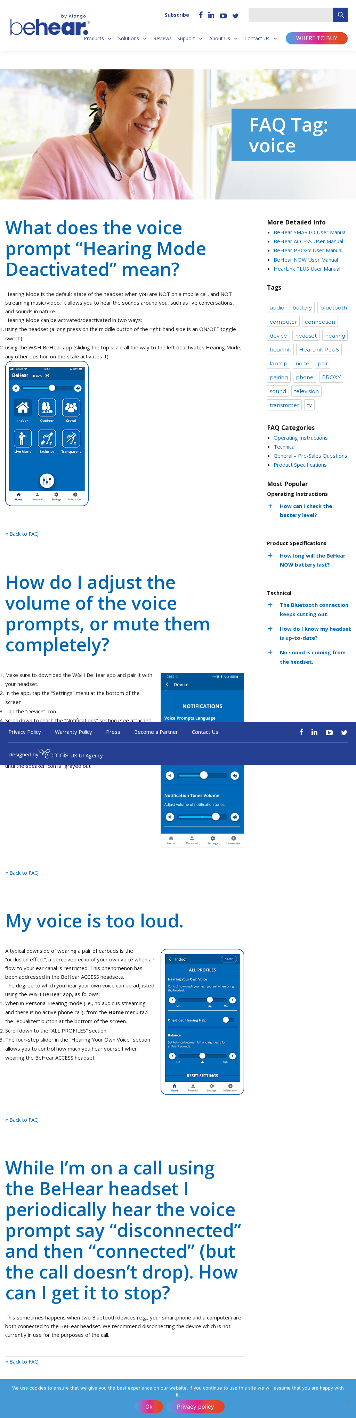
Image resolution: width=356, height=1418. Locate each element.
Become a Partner (156, 731)
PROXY (331, 377)
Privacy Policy (24, 731)
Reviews (162, 38)
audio (277, 307)
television (306, 391)
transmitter (284, 405)
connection (320, 322)
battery (302, 307)
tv (309, 405)
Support (186, 38)
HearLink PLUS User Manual (307, 268)
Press (113, 731)
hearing (335, 335)
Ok (149, 1406)
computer (283, 322)
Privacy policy (195, 1406)
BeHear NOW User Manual (306, 259)
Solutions (128, 38)
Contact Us (256, 38)
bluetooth (333, 307)
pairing (279, 377)
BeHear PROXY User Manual (308, 250)
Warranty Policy (73, 731)
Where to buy (316, 38)
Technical (285, 446)
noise (302, 363)
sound (278, 391)
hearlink (280, 349)
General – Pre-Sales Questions (310, 455)
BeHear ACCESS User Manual (308, 241)
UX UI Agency (86, 755)
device (278, 335)
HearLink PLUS (319, 349)
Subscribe (177, 14)
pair (323, 363)
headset (306, 335)
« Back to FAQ (22, 533)
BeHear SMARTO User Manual (310, 232)
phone (305, 377)
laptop (279, 363)
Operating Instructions (301, 437)
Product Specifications (300, 464)
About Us (219, 38)
